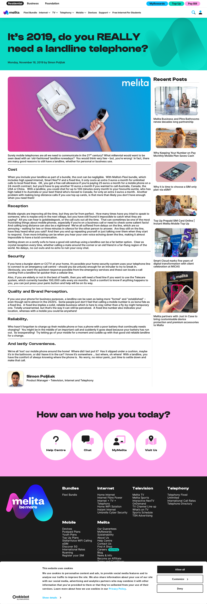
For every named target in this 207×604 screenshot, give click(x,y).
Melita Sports (140, 497)
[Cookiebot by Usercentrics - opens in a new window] (21, 597)
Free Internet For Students (126, 12)
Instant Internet (106, 509)
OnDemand (139, 503)
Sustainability (105, 534)
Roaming (67, 552)
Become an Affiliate (109, 558)
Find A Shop (104, 546)
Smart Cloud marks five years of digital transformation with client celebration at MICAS (173, 263)
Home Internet (106, 494)
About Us (103, 537)
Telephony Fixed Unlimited (177, 496)
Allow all (180, 569)
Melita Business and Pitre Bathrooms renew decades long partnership (176, 120)
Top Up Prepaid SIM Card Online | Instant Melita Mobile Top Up (174, 222)
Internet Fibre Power (109, 497)
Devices (92, 12)
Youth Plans (69, 534)
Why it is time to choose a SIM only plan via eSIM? (175, 188)
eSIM (65, 543)
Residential (15, 3)
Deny (180, 588)
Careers (102, 549)
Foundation (52, 3)
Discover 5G (69, 546)
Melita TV (138, 494)
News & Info (104, 555)
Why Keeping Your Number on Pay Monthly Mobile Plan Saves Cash (174, 154)
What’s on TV (140, 509)
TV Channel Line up (144, 506)
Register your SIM (73, 555)
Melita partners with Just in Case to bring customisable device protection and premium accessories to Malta (176, 321)
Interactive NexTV (143, 500)
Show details (49, 597)
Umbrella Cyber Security (112, 512)
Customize (178, 579)
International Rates (73, 549)
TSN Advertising (142, 515)
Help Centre (104, 540)
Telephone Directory (179, 503)
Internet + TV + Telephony (106, 502)
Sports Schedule (142, 512)
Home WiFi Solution (109, 506)
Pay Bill (192, 3)
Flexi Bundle (30, 12)
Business (33, 3)
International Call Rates (181, 500)
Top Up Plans (70, 537)
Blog (100, 552)
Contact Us (104, 543)
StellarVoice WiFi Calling (77, 540)
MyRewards (157, 3)
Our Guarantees (106, 528)
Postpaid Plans (71, 531)
